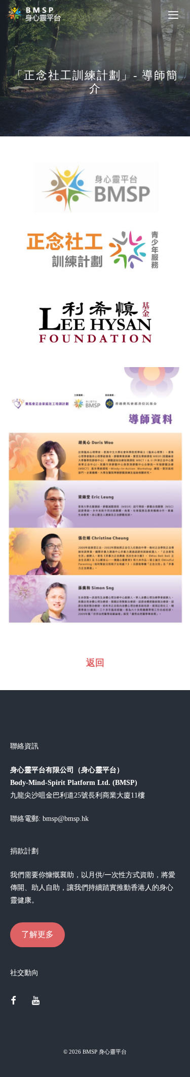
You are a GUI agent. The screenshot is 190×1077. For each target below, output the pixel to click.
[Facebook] (13, 1001)
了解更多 (37, 934)
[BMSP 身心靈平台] (35, 14)
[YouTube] (36, 1001)
